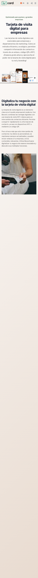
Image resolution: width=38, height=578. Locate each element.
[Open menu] (35, 3)
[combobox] (22, 3)
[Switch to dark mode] (27, 3)
